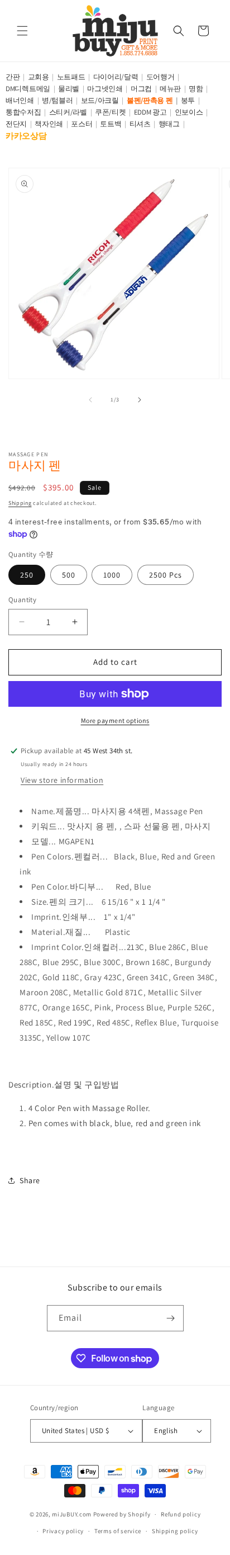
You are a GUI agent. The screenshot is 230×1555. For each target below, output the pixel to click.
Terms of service (117, 1531)
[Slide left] (90, 399)
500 (68, 575)
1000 (112, 575)
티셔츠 (140, 124)
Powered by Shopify (122, 1514)
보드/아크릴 (100, 100)
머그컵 (141, 88)
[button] (22, 30)
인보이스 (189, 112)
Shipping (20, 503)
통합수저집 (23, 112)
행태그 (169, 124)
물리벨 (68, 88)
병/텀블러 (57, 100)
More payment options (115, 720)
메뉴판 (170, 88)
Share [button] (30, 1180)
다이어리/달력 (115, 77)
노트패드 (71, 77)
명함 (196, 88)
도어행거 (160, 77)
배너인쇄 (20, 100)
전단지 (16, 124)
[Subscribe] (171, 1318)
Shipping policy (175, 1531)
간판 (13, 77)
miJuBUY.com (72, 1514)
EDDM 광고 (150, 112)
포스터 (81, 124)
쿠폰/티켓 (110, 112)
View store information (62, 780)
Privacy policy (63, 1531)
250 (26, 575)
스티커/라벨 (68, 112)
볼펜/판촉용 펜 (150, 100)
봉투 (188, 100)
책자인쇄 (49, 124)
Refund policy (180, 1514)
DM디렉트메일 (28, 88)
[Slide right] (139, 399)
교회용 (38, 77)
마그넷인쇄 (105, 88)
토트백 (110, 124)
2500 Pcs (165, 575)
